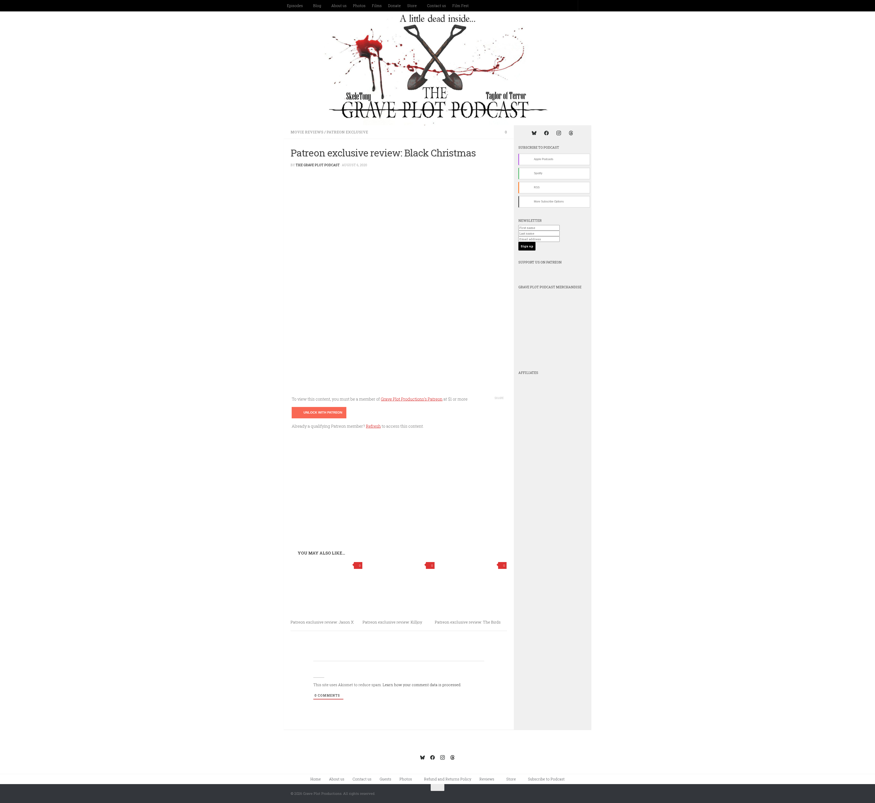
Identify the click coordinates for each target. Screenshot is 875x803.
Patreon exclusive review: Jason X (322, 622)
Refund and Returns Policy (447, 779)
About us (339, 5)
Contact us (436, 5)
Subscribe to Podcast (546, 779)
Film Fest (460, 5)
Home (315, 779)
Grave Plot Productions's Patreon (412, 399)
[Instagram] (559, 133)
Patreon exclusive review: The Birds (468, 622)
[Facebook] (546, 133)
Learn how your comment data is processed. (422, 684)
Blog (317, 5)
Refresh (373, 426)
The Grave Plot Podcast (318, 165)
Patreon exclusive (347, 132)
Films (377, 5)
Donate (394, 5)
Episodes (295, 5)
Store (412, 5)
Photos (359, 5)
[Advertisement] (399, 516)
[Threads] (571, 133)
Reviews (486, 779)
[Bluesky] (534, 133)
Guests (385, 779)
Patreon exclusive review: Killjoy (392, 622)
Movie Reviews (307, 132)
